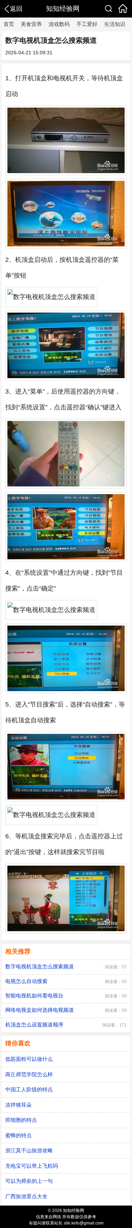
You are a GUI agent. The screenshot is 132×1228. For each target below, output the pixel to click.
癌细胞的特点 (21, 1120)
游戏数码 (59, 24)
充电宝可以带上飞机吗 (31, 1166)
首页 (9, 24)
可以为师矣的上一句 (29, 1181)
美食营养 (31, 24)
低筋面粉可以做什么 (29, 1059)
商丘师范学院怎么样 (29, 1074)
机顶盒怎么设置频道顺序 (34, 1025)
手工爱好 (87, 24)
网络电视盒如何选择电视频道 (39, 1010)
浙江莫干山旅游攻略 (29, 1150)
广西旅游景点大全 (26, 1196)
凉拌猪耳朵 (18, 1105)
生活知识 (114, 24)
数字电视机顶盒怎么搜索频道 (39, 966)
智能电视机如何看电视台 (34, 995)
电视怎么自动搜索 (26, 981)
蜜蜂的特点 (18, 1135)
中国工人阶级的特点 (29, 1089)
